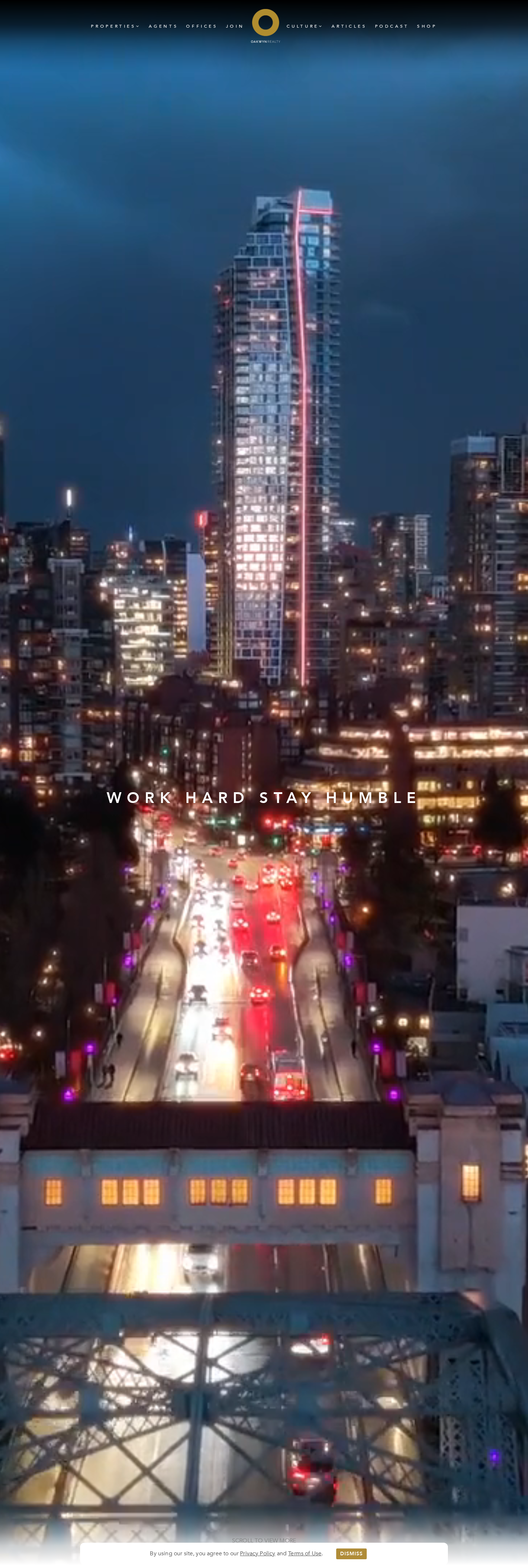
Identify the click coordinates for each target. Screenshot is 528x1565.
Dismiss (351, 1553)
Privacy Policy (257, 1553)
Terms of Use (304, 1553)
